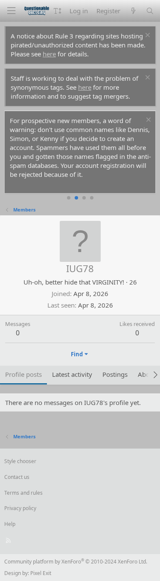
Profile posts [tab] (23, 374)
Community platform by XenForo (75, 561)
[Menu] (11, 11)
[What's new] (133, 11)
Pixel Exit (40, 573)
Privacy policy (20, 508)
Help (9, 524)
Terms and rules (23, 492)
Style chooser (20, 461)
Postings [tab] (115, 374)
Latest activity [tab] (72, 374)
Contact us (16, 477)
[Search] (150, 11)
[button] (57, 11)
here (49, 54)
